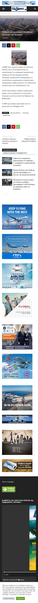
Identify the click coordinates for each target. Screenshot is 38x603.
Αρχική (3, 13)
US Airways (25, 113)
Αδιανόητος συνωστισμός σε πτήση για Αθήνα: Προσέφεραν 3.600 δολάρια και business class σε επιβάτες (24, 184)
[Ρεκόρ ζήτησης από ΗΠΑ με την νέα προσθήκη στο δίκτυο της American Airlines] (7, 172)
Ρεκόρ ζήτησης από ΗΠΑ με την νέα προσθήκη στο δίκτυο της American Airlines (24, 172)
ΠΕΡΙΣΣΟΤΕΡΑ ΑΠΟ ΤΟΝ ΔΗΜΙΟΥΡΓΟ (15, 153)
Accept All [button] (20, 598)
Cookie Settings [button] (9, 598)
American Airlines (15, 113)
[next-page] (6, 194)
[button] (3, 9)
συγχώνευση (6, 115)
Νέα (8, 13)
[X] (9, 45)
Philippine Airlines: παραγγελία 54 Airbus (29, 140)
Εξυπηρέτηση (6, 163)
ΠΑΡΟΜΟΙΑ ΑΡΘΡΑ (9, 150)
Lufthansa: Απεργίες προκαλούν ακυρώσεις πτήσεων (9, 141)
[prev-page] (3, 194)
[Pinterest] (13, 45)
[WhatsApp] (18, 45)
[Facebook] (4, 45)
